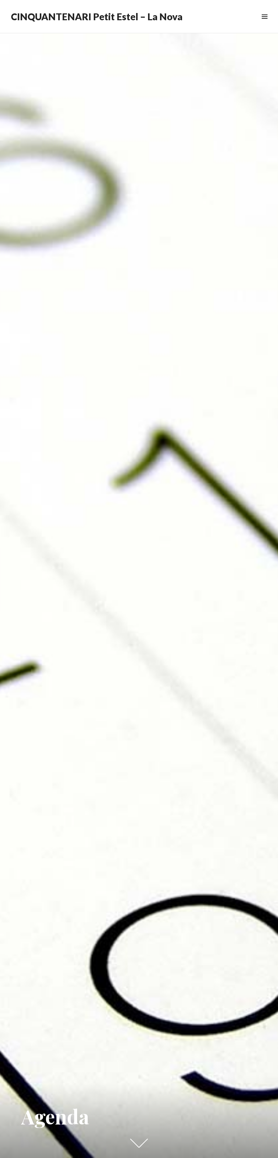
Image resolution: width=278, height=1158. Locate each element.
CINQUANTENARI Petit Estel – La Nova (96, 16)
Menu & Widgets (264, 24)
